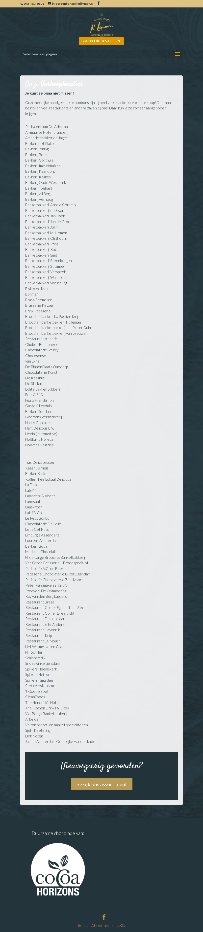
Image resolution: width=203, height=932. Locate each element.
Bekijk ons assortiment (101, 784)
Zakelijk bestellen (101, 41)
